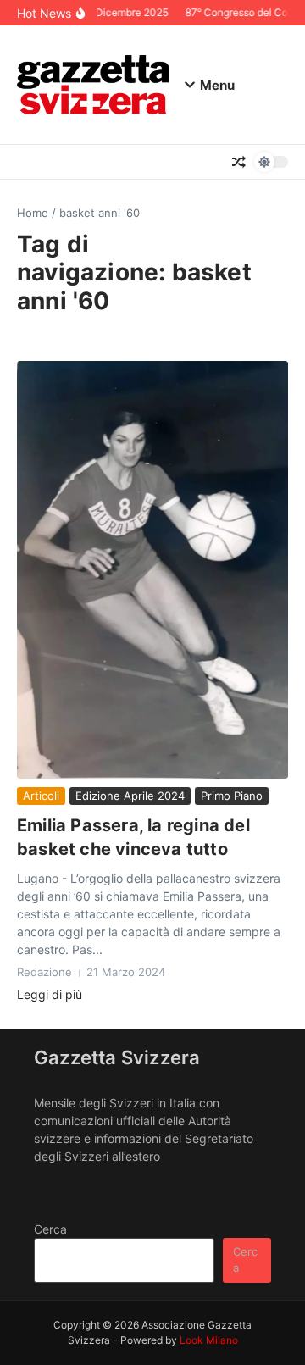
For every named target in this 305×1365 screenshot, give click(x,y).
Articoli (41, 795)
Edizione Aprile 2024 (130, 795)
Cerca (50, 1229)
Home (32, 212)
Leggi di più (49, 994)
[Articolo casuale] (239, 162)
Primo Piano (232, 795)
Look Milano (209, 1340)
